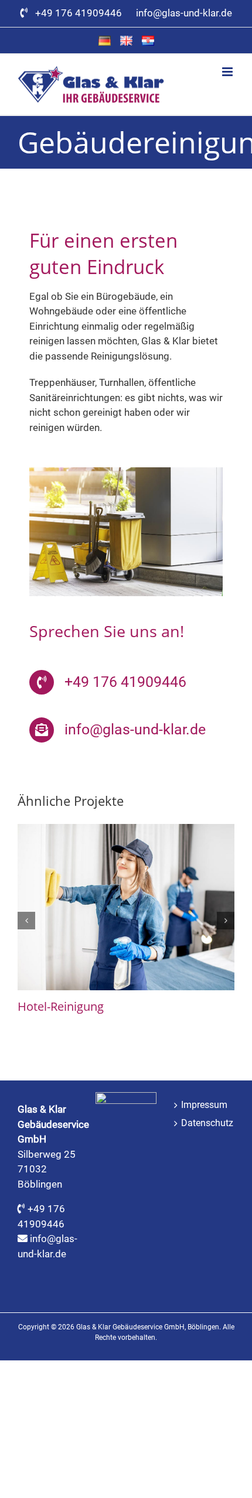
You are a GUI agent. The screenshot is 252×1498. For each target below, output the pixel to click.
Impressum (204, 1105)
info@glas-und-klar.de (184, 13)
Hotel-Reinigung (61, 1006)
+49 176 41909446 (80, 13)
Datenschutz (205, 1123)
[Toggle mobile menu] (228, 72)
